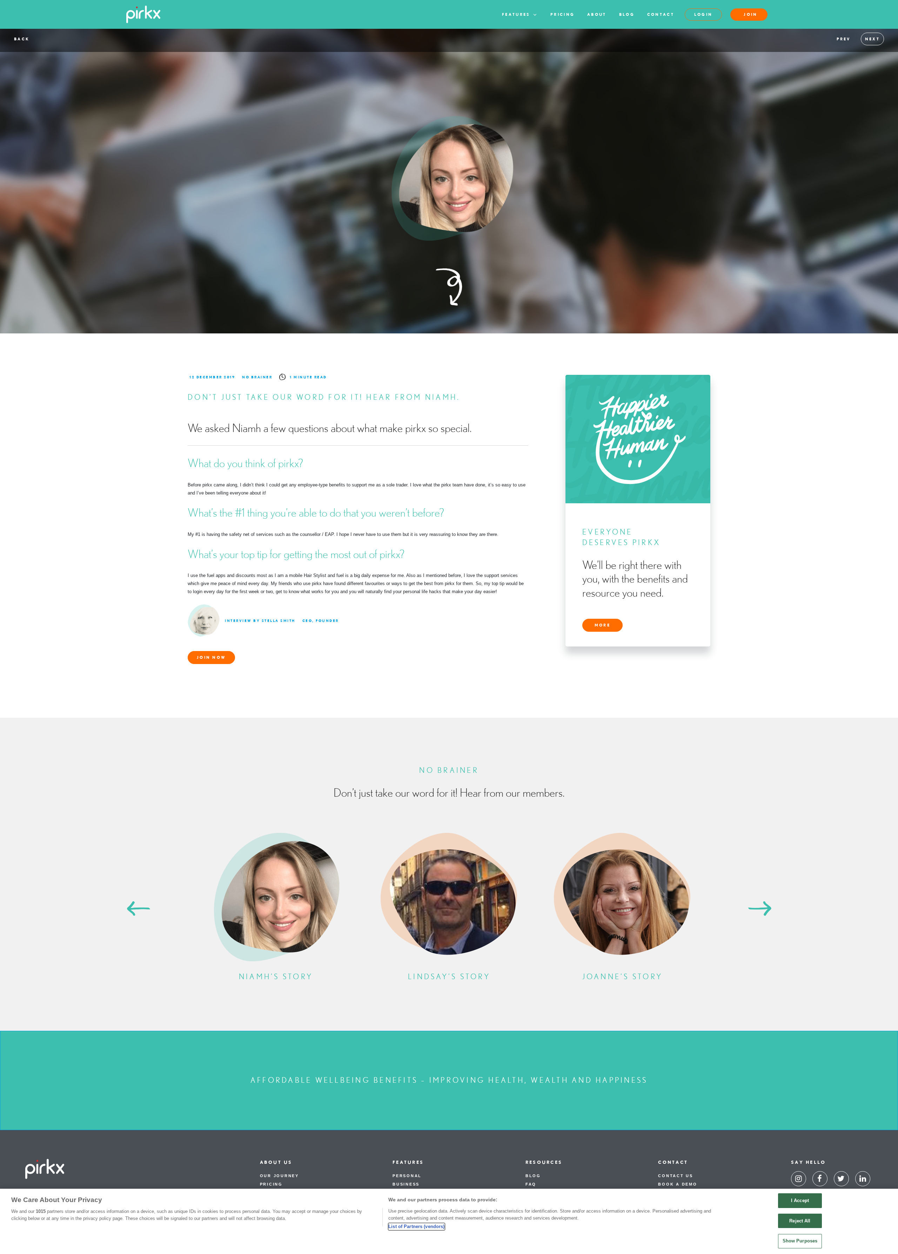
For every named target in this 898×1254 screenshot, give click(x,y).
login (703, 14)
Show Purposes (800, 1240)
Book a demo (677, 1184)
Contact (660, 14)
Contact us (675, 1176)
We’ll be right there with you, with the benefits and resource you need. (635, 578)
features (517, 14)
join (750, 14)
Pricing (271, 1184)
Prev (844, 39)
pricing (562, 14)
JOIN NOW (211, 657)
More (602, 625)
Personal (407, 1176)
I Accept (800, 1200)
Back (21, 39)
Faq (530, 1184)
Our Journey (279, 1176)
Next (872, 39)
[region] (449, 1221)
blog (627, 14)
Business (406, 1184)
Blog (533, 1176)
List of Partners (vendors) (416, 1226)
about (597, 14)
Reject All (799, 1220)
